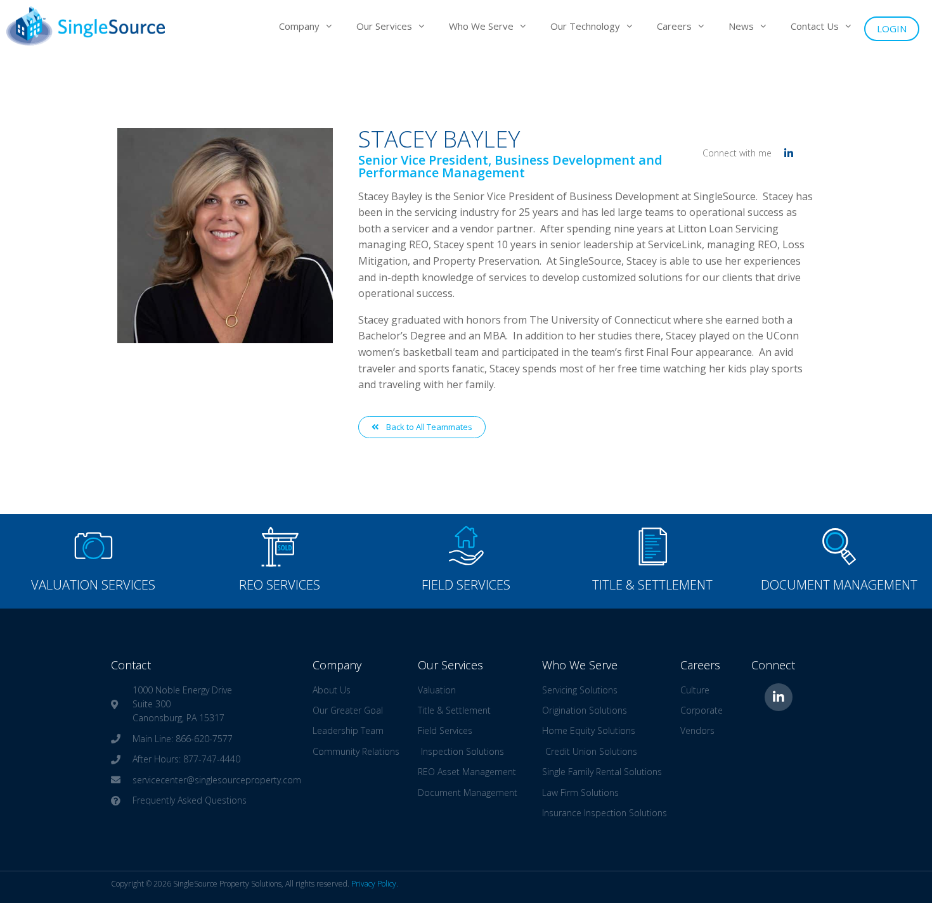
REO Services (279, 584)
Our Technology (585, 26)
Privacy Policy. (374, 883)
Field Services (466, 584)
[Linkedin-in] (779, 697)
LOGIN (892, 28)
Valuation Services (93, 584)
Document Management (839, 584)
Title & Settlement (652, 584)
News (741, 26)
